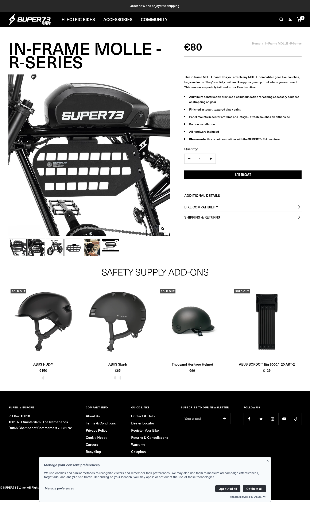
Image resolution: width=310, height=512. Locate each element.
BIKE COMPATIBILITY (201, 206)
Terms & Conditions (101, 423)
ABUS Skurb (117, 364)
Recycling (93, 451)
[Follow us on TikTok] (296, 419)
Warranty (138, 444)
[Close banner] (268, 459)
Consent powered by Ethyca (245, 496)
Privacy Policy (96, 430)
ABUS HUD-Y (43, 364)
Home (256, 43)
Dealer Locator (142, 423)
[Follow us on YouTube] (284, 419)
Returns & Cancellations (149, 437)
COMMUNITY (154, 19)
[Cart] (299, 19)
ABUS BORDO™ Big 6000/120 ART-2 (267, 364)
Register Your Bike (145, 430)
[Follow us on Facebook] (249, 419)
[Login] (290, 19)
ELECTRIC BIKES (78, 19)
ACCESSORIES (117, 19)
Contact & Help (143, 415)
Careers (92, 444)
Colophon (138, 451)
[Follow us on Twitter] (261, 419)
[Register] (224, 418)
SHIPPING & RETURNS (202, 217)
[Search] (281, 19)
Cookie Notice (96, 437)
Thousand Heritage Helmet (192, 364)
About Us (93, 415)
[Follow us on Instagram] (272, 419)
